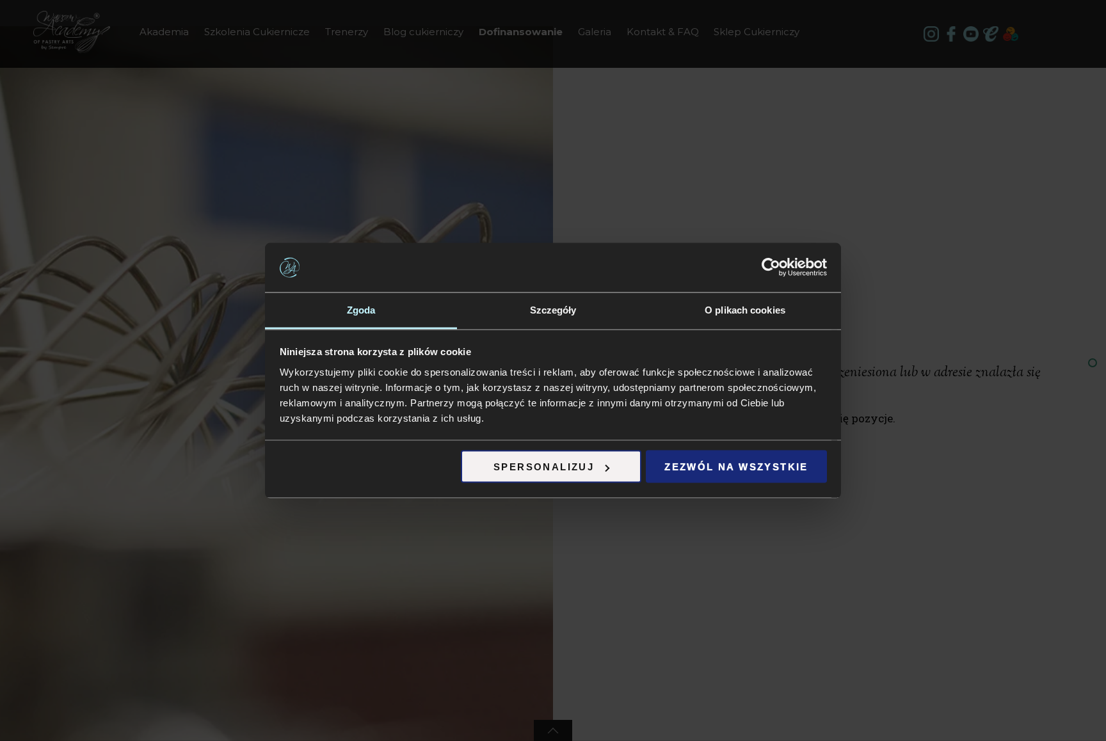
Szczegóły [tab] (553, 309)
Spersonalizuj (543, 466)
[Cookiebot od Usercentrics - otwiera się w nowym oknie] (771, 267)
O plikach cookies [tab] (745, 309)
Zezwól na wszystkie (736, 466)
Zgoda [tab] (361, 309)
